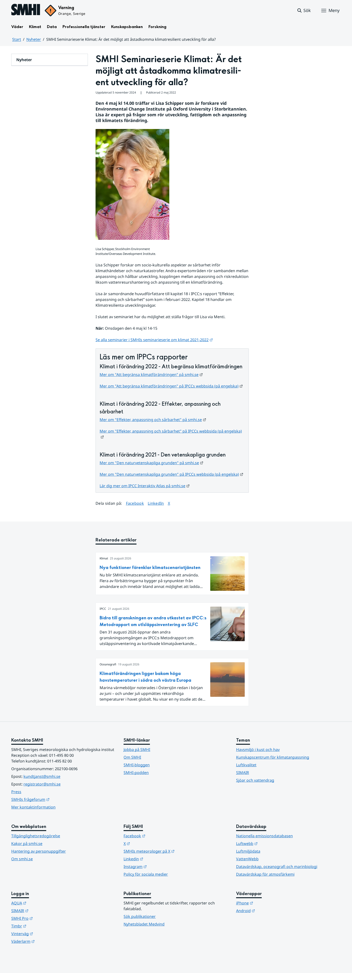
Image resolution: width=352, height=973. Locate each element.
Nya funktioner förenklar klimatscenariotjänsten (150, 568)
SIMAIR (242, 772)
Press (16, 791)
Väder (17, 26)
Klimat (35, 26)
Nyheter (33, 39)
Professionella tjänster (83, 26)
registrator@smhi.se (42, 784)
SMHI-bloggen (137, 765)
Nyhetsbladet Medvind (144, 924)
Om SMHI (132, 757)
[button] (304, 11)
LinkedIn (156, 503)
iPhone (268, 903)
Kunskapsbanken (127, 26)
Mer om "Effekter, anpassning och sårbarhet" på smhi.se (153, 419)
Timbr (42, 926)
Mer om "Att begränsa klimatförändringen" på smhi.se (151, 374)
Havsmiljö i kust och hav (258, 749)
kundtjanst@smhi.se (41, 776)
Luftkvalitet (246, 765)
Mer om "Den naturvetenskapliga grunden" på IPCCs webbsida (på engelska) (171, 474)
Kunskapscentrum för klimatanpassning (272, 757)
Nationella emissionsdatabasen (264, 835)
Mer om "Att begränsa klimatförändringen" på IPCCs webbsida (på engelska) (171, 386)
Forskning (157, 26)
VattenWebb (247, 859)
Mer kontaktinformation (33, 807)
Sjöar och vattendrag (255, 780)
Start (16, 39)
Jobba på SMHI (137, 749)
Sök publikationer (140, 916)
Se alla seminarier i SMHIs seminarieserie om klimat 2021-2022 (154, 339)
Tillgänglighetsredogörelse (35, 835)
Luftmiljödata (248, 851)
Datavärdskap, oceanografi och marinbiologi (276, 866)
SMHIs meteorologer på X (172, 851)
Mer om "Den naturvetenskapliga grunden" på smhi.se (151, 462)
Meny (334, 10)
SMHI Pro (45, 918)
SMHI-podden (136, 772)
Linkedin (157, 859)
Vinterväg (45, 933)
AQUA (42, 903)
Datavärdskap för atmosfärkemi (265, 874)
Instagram (159, 866)
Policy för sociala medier (146, 874)
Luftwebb (270, 843)
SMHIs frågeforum (54, 799)
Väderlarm (46, 941)
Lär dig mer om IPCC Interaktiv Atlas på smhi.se (145, 485)
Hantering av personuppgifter (38, 851)
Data (52, 26)
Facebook (135, 503)
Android (269, 910)
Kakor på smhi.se (26, 843)
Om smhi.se (22, 859)
